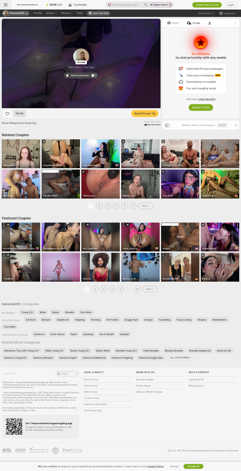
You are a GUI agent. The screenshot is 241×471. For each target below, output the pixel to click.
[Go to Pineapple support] (55, 450)
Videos (51, 13)
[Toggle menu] (5, 5)
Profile (38, 13)
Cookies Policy (91, 398)
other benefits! (206, 99)
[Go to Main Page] (27, 5)
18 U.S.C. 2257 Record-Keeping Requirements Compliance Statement (203, 450)
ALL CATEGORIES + (180, 357)
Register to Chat (200, 107)
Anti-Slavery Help (93, 410)
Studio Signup (143, 386)
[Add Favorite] (7, 113)
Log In (231, 5)
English (64, 373)
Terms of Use (91, 386)
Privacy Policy (91, 379)
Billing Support (196, 386)
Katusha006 (11, 304)
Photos (67, 13)
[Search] (145, 4)
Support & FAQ (196, 379)
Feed (80, 13)
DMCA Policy (90, 392)
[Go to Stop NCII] (72, 451)
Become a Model (144, 379)
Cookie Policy (155, 466)
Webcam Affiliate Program (149, 392)
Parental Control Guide (95, 404)
